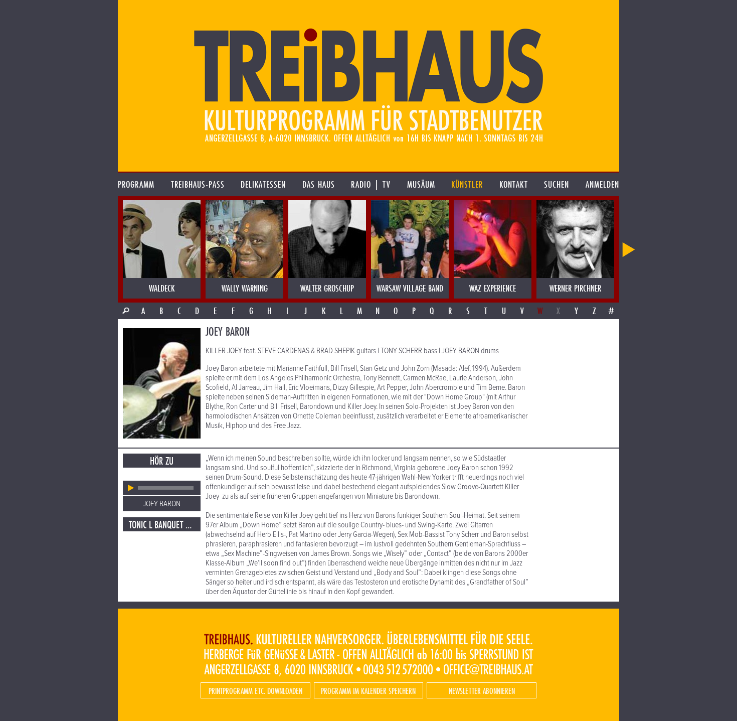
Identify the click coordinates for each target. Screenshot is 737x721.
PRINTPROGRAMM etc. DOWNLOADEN (255, 690)
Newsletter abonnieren (482, 690)
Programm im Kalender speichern (368, 690)
